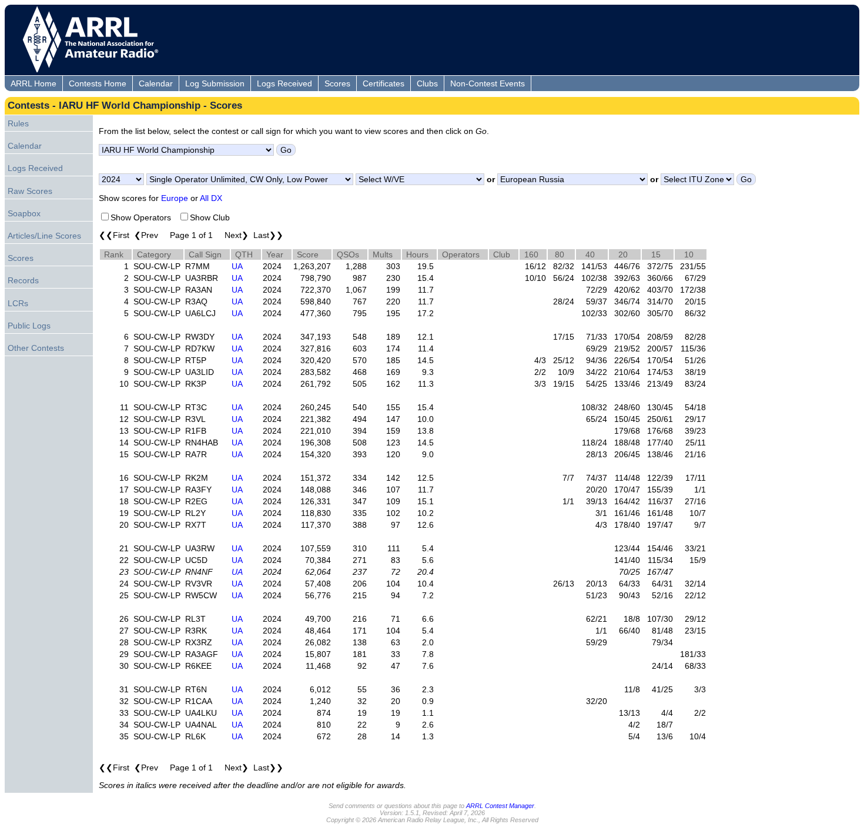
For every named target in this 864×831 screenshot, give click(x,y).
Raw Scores (30, 191)
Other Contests (36, 348)
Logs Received (284, 83)
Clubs (427, 83)
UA (237, 266)
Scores (337, 83)
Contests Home (97, 83)
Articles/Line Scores (44, 235)
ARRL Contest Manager (500, 805)
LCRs (18, 303)
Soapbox (24, 213)
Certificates (383, 83)
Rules (18, 123)
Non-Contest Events (487, 83)
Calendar (156, 83)
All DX (211, 198)
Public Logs (29, 325)
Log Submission (215, 83)
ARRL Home (33, 83)
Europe (174, 198)
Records (23, 280)
